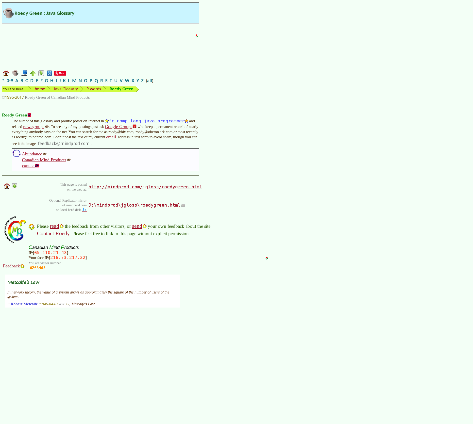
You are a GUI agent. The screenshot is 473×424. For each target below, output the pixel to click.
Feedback (11, 265)
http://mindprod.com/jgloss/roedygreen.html (145, 186)
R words (93, 89)
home (40, 89)
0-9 (10, 81)
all (149, 81)
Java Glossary (66, 89)
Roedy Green (14, 115)
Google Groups (118, 126)
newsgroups (33, 126)
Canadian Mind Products (44, 159)
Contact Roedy (53, 233)
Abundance (32, 153)
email (111, 136)
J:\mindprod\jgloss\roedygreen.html (134, 205)
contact (28, 165)
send (137, 226)
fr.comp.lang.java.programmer (147, 120)
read (54, 226)
